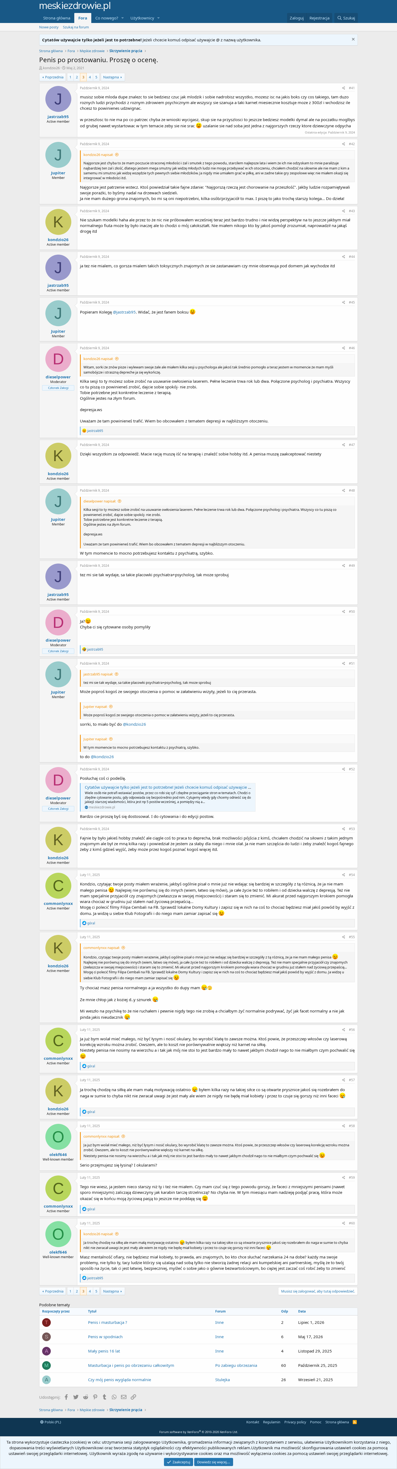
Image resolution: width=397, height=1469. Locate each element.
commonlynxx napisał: (101, 947)
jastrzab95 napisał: (98, 674)
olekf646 (58, 1154)
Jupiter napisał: (95, 706)
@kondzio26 (134, 724)
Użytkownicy (142, 18)
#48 (352, 490)
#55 (352, 937)
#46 (352, 348)
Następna (111, 77)
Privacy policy (295, 1422)
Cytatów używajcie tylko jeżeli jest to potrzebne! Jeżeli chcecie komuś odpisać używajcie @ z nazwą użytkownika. (189, 787)
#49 (352, 565)
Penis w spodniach (105, 1336)
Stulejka (222, 1379)
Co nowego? (106, 18)
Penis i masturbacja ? (107, 1322)
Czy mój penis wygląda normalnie (119, 1379)
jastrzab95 (58, 116)
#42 (352, 144)
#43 (352, 211)
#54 (352, 874)
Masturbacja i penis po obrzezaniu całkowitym (131, 1365)
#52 (352, 769)
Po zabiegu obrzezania (236, 1365)
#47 (352, 444)
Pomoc (315, 1422)
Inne (219, 1322)
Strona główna (56, 18)
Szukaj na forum (76, 27)
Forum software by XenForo (198, 1432)
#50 (352, 611)
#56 (352, 1029)
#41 (352, 88)
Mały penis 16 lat (104, 1351)
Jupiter (58, 172)
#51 (352, 663)
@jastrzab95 (124, 312)
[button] (122, 18)
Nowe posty (49, 27)
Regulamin (271, 1422)
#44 (352, 256)
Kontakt (252, 1422)
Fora (82, 18)
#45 (352, 302)
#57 (352, 1080)
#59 (352, 1177)
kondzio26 (51, 67)
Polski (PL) (52, 1422)
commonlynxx (58, 903)
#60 (352, 1223)
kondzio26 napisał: (98, 154)
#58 (352, 1126)
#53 (352, 829)
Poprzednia (54, 77)
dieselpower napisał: (99, 501)
